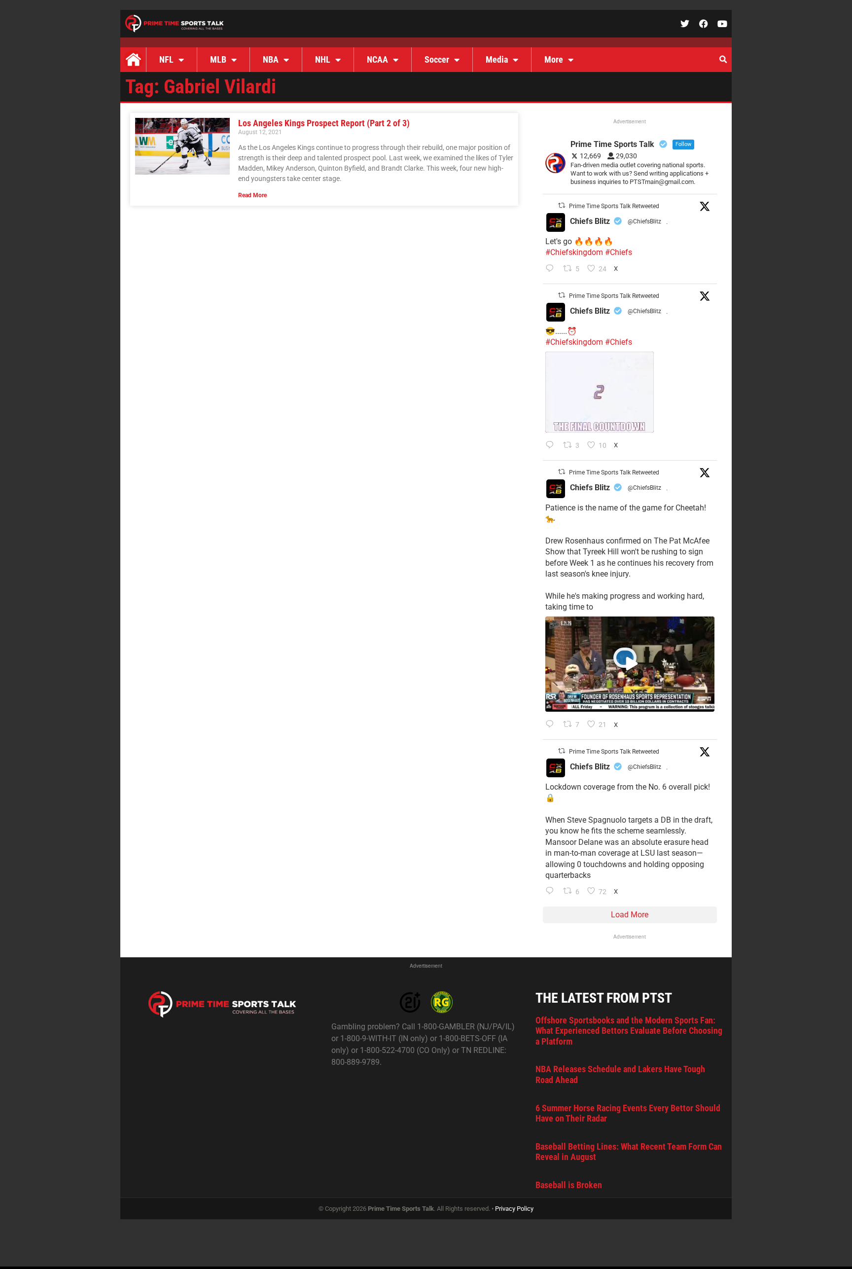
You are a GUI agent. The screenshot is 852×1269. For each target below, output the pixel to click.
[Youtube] (722, 23)
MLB (218, 59)
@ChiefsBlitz (644, 221)
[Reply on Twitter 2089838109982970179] (552, 892)
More (553, 59)
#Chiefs (618, 252)
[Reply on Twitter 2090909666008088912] (552, 725)
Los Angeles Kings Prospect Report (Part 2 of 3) (324, 123)
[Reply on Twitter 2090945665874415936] (552, 446)
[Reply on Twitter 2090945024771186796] (552, 269)
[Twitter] (684, 23)
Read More (252, 195)
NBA (271, 59)
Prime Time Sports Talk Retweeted (614, 206)
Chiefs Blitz (590, 221)
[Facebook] (703, 23)
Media (497, 59)
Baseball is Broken (568, 1185)
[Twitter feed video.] (599, 392)
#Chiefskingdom (574, 252)
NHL (322, 59)
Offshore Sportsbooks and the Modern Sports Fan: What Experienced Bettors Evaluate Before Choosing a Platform (628, 1031)
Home (133, 59)
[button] (723, 60)
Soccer (437, 59)
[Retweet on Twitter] (561, 205)
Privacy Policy (514, 1208)
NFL (166, 59)
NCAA (377, 59)
